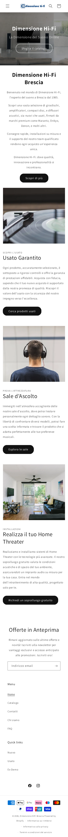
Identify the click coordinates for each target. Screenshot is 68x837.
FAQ (10, 728)
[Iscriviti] (56, 665)
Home (11, 694)
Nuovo (11, 752)
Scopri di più (34, 178)
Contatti (13, 711)
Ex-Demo (13, 769)
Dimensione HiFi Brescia (32, 816)
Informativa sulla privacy (36, 826)
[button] (7, 6)
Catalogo (13, 703)
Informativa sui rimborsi (39, 820)
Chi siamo (13, 720)
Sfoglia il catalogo (34, 48)
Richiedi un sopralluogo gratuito (30, 600)
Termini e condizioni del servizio (36, 832)
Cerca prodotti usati (22, 311)
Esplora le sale (18, 449)
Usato (11, 761)
